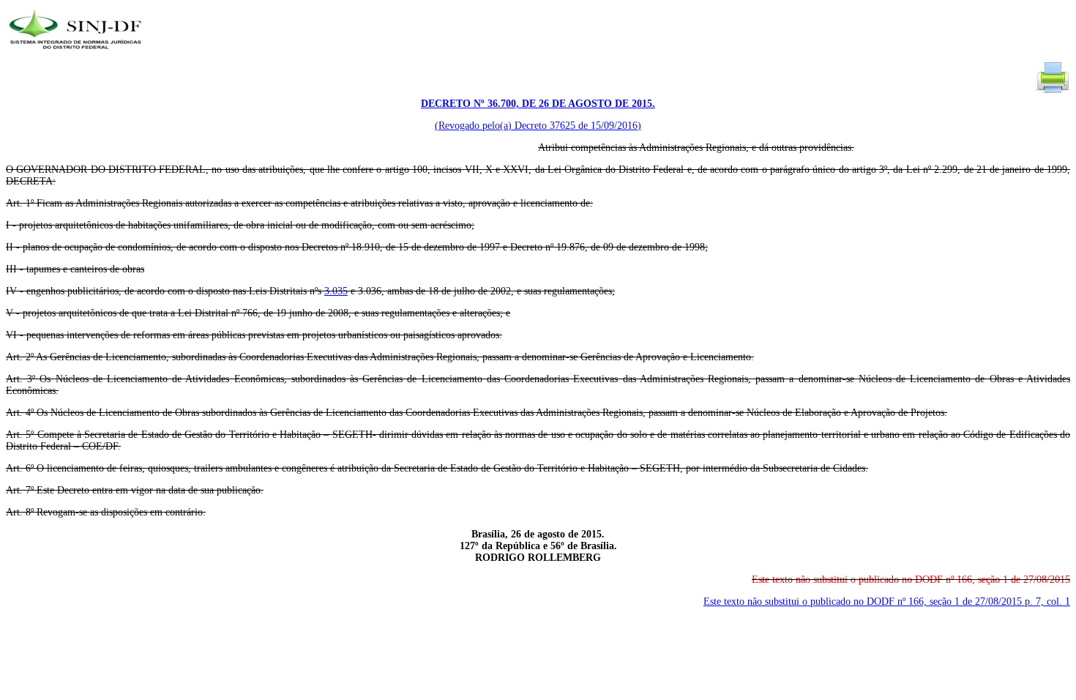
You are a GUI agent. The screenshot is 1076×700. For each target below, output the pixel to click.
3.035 (336, 291)
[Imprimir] (1052, 91)
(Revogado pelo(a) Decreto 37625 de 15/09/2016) (538, 125)
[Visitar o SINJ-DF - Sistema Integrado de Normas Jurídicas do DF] (77, 53)
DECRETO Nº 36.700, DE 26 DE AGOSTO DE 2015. (538, 103)
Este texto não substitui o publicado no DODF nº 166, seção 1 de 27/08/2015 (886, 601)
